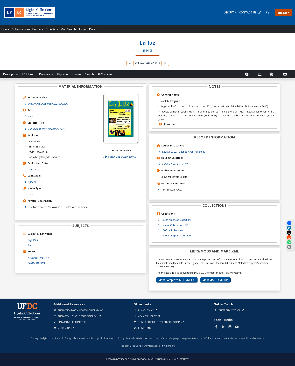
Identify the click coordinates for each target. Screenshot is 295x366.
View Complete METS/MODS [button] (176, 280)
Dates (93, 29)
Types (82, 29)
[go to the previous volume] (130, 63)
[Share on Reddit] (290, 237)
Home (5, 29)
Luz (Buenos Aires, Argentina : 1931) (46, 128)
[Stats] (261, 74)
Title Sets (52, 29)
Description (10, 74)
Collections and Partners (27, 29)
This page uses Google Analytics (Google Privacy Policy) (147, 345)
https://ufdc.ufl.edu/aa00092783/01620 (48, 103)
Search (89, 74)
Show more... (171, 124)
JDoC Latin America (172, 230)
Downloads (46, 74)
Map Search (68, 29)
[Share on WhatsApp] (290, 242)
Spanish (32, 182)
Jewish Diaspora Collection (176, 235)
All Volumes (104, 74)
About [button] (229, 12)
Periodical (38, 257)
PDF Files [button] (27, 74)
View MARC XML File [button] (215, 280)
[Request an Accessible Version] (248, 74)
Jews (30, 245)
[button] (269, 12)
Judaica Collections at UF (175, 164)
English (282, 13)
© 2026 (148, 359)
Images (76, 74)
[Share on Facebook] (290, 223)
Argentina (33, 240)
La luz (31, 116)
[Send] (285, 74)
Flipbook (62, 74)
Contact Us (247, 12)
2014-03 (32, 169)
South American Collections (177, 219)
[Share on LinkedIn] (290, 228)
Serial (31, 194)
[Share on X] (290, 232)
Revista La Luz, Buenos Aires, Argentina (183, 151)
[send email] (290, 247)
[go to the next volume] (165, 63)
